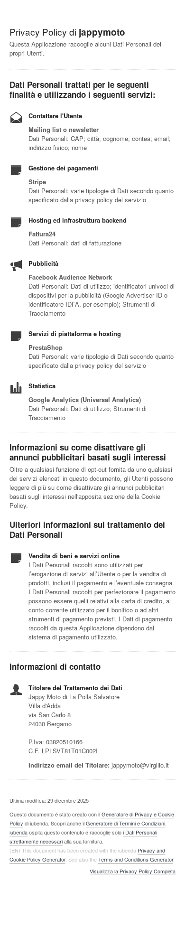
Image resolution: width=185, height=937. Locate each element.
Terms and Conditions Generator (135, 859)
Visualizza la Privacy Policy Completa (133, 871)
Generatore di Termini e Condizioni (125, 823)
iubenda (18, 832)
